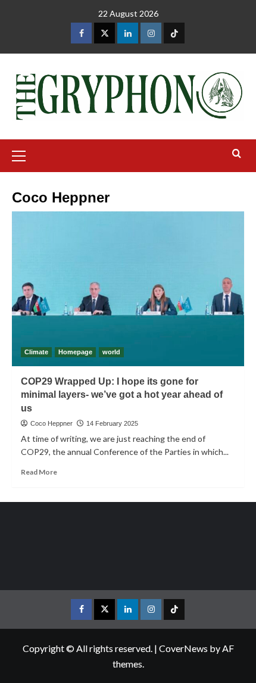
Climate (36, 351)
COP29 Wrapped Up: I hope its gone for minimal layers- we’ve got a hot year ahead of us (122, 394)
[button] (24, 154)
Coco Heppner (51, 423)
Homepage (75, 351)
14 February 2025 (112, 423)
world (111, 351)
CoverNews (183, 648)
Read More (39, 471)
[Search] (236, 154)
